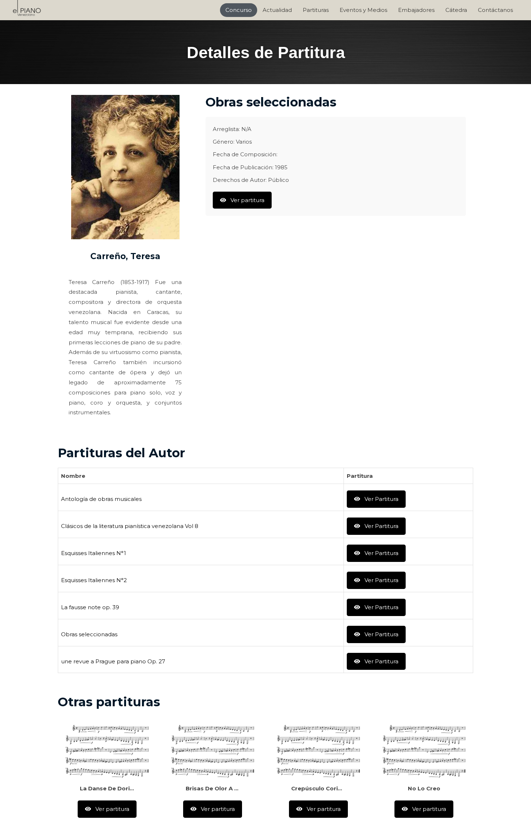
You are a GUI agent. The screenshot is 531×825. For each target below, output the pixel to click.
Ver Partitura (380, 499)
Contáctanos (495, 9)
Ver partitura (246, 200)
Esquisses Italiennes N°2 (94, 580)
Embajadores (416, 9)
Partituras (316, 9)
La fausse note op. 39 (90, 607)
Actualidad (277, 9)
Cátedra (456, 9)
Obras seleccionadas (89, 634)
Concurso (238, 9)
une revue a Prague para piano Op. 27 (113, 661)
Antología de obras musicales (101, 499)
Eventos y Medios (363, 9)
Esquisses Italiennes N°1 (93, 553)
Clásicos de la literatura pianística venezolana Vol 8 (129, 526)
